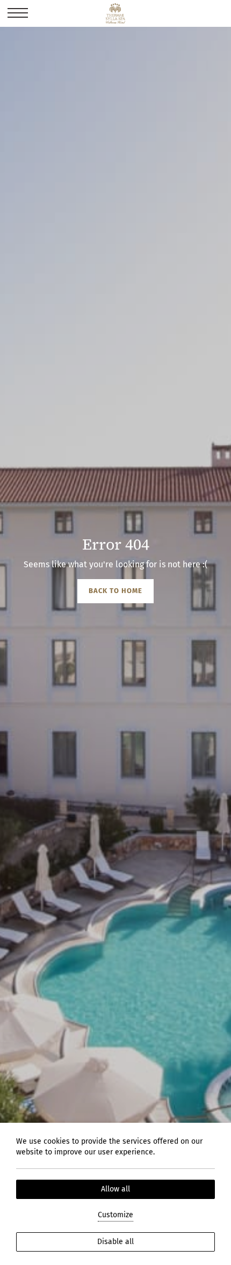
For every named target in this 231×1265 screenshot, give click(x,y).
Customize (115, 1214)
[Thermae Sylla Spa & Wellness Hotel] (115, 13)
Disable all (115, 1241)
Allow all (115, 1189)
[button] (18, 13)
